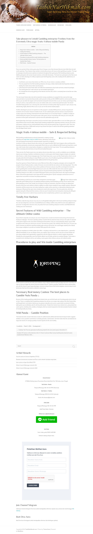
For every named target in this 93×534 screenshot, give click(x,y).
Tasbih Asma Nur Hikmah (23, 25)
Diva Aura (68, 25)
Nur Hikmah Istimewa (39, 25)
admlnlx (20, 326)
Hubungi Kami (20, 30)
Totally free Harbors (25, 51)
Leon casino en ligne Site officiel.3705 (25, 362)
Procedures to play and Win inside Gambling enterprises (34, 57)
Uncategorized (36, 326)
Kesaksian (61, 25)
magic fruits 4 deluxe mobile (30, 139)
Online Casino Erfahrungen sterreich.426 (26, 365)
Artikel (37, 30)
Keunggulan (52, 25)
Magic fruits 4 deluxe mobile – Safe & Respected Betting (34, 50)
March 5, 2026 (27, 326)
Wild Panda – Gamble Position (28, 63)
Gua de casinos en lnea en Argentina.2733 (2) (27, 356)
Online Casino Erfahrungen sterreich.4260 (26, 368)
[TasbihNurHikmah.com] (46, 1)
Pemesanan (29, 30)
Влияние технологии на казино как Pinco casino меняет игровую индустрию (36, 359)
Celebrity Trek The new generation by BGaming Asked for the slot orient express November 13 (42, 330)
